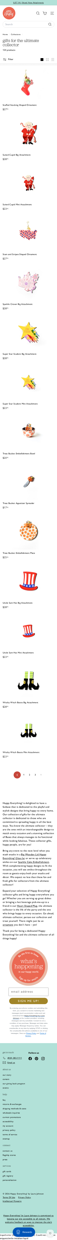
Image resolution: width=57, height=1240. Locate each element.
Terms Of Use (9, 1197)
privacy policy (9, 1130)
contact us (8, 1151)
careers (6, 1079)
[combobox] (28, 24)
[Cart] (44, 13)
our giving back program (14, 1083)
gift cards (7, 1171)
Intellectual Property (12, 1201)
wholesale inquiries (11, 1113)
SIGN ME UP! (28, 1001)
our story (7, 1075)
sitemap (6, 1139)
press (5, 1159)
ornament (8, 924)
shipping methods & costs (14, 1108)
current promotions (12, 1117)
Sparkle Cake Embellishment (33, 862)
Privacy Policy (31, 1033)
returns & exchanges (12, 1104)
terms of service (10, 1134)
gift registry (8, 1176)
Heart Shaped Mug (27, 905)
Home (5, 34)
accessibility (8, 1121)
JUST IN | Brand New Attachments (28, 2)
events (6, 1088)
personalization (9, 1180)
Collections (16, 34)
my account (8, 1126)
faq (4, 1100)
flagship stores (9, 1155)
